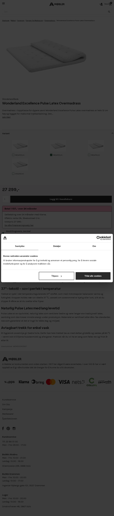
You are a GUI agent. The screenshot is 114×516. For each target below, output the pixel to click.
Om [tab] (94, 246)
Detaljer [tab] (57, 246)
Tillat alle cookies (93, 276)
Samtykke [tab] (20, 246)
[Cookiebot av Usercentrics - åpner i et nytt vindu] (98, 238)
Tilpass (55, 276)
